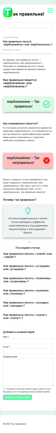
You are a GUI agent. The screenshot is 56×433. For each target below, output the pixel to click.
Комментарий (10, 356)
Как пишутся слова (11, 50)
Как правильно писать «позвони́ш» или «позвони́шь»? (27, 279)
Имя (6, 336)
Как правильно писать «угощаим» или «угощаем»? (26, 267)
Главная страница (10, 37)
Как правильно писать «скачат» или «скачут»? (25, 316)
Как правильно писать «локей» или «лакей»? (27, 255)
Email (6, 346)
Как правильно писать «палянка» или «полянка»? (26, 292)
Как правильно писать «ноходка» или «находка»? (26, 304)
